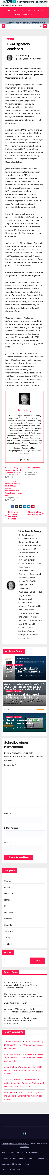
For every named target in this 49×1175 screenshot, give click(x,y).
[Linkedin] (21, 460)
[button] (41, 26)
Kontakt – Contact (25, 1158)
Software (8, 931)
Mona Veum (9, 1092)
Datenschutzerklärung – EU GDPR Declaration (25, 1152)
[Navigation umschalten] (45, 26)
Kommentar (10, 765)
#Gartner (37, 59)
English (23, 10)
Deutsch (7, 10)
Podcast (8, 919)
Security (8, 925)
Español (15, 10)
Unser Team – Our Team (11, 1170)
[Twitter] (24, 460)
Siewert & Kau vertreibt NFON (34, 513)
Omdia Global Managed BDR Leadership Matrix (22, 696)
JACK (6, 1079)
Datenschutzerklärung (23, 14)
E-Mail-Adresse (12, 828)
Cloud (7, 887)
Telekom (8, 944)
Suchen (8, 952)
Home (4, 1152)
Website (7, 842)
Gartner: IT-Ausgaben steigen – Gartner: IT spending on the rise (13, 470)
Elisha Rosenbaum (12, 1054)
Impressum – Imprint (35, 10)
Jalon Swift (9, 1067)
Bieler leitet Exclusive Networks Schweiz (13, 515)
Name (7, 813)
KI (5, 906)
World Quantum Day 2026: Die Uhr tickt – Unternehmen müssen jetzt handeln (24, 1045)
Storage (18, 691)
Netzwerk (8, 912)
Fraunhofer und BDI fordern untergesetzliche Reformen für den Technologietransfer (20, 985)
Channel (10, 39)
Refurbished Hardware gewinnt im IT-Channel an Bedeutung (24, 671)
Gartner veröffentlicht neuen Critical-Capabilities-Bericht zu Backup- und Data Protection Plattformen (24, 1083)
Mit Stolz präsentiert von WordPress (15, 1144)
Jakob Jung (24, 56)
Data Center (9, 893)
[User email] (28, 460)
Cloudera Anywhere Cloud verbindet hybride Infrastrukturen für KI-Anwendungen (21, 1020)
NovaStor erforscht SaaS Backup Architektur (22, 722)
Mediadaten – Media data (11, 1164)
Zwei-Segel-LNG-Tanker (15, 1003)
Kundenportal (39, 1158)
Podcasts (26, 1164)
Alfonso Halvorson (13, 1041)
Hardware (18, 665)
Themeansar (24, 1147)
